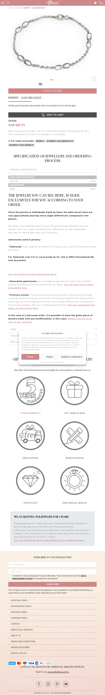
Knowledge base (20, 647)
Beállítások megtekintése (71, 357)
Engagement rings (21, 606)
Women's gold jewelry (21, 145)
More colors (52, 90)
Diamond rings (19, 618)
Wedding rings (19, 600)
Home (10, 8)
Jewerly (40, 141)
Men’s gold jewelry (22, 630)
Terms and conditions (23, 641)
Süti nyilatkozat (47, 362)
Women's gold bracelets (60, 141)
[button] (51, 79)
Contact (15, 624)
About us (16, 635)
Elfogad (30, 357)
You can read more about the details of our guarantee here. (49, 540)
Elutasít (49, 357)
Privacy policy (59, 362)
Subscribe (52, 584)
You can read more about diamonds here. (32, 274)
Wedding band (19, 612)
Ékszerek (19, 8)
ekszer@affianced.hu (58, 672)
